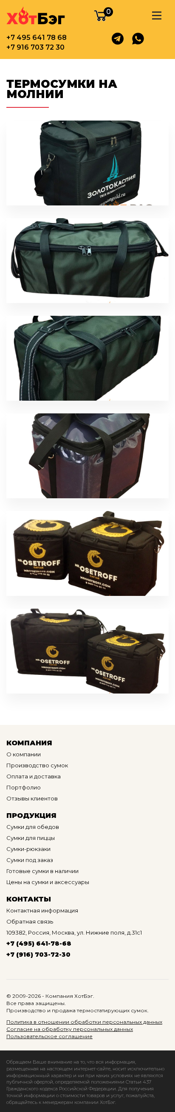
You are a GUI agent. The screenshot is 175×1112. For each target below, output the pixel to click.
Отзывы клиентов (32, 798)
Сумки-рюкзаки (28, 848)
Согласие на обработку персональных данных (69, 1029)
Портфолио (23, 787)
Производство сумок (37, 765)
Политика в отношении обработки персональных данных (84, 1022)
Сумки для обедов (32, 826)
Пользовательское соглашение (49, 1036)
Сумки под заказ (29, 859)
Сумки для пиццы (30, 837)
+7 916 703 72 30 (35, 47)
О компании (23, 754)
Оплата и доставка (33, 776)
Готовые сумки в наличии (42, 871)
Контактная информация (42, 910)
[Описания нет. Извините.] (87, 163)
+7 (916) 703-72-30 (38, 954)
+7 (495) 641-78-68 (38, 943)
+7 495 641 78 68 (36, 38)
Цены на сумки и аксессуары (47, 882)
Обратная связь (29, 921)
